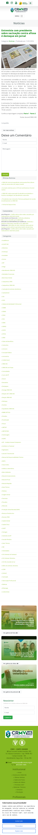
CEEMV (4, 311)
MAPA (3, 461)
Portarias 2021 (19, 785)
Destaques (5, 386)
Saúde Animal (6, 521)
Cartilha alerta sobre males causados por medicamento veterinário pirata (17, 215)
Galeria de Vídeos (19, 782)
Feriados (4, 416)
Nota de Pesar (6, 479)
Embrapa (4, 401)
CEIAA (3, 315)
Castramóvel (5, 293)
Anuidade (5, 255)
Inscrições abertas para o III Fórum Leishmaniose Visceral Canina (17, 189)
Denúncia (19, 790)
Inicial (19, 772)
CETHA (4, 334)
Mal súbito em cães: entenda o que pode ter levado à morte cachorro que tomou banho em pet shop (17, 226)
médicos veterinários (8, 468)
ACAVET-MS (5, 244)
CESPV (4, 330)
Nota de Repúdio (7, 483)
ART (3, 263)
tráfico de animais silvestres (10, 566)
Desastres (5, 382)
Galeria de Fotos (19, 780)
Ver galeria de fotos (9, 633)
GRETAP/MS (5, 431)
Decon (4, 379)
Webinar (4, 584)
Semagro (4, 532)
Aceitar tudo (19, 821)
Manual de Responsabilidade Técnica (12, 457)
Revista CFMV (6, 517)
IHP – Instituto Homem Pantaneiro (11, 442)
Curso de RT (5, 375)
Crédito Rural (6, 360)
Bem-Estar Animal (7, 278)
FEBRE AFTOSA (6, 412)
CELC (3, 319)
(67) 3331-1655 (21, 765)
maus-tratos (5, 465)
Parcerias (5, 498)
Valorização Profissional (9, 580)
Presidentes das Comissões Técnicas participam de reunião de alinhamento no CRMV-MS (18, 200)
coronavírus (5, 356)
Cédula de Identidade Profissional (11, 304)
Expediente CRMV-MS (8, 409)
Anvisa (4, 259)
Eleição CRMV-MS (7, 397)
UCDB (3, 569)
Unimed (4, 573)
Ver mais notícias (8, 130)
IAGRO (4, 438)
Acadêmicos (5, 240)
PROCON (4, 506)
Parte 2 (33, 114)
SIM (3, 547)
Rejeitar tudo (19, 831)
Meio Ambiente (6, 472)
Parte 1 (26, 114)
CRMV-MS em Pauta (7, 367)
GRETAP (4, 427)
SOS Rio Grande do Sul (8, 562)
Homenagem (5, 435)
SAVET (4, 528)
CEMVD (4, 326)
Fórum (4, 423)
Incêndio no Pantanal (8, 446)
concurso (4, 349)
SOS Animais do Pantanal (9, 554)
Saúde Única (5, 524)
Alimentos (5, 248)
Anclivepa (5, 252)
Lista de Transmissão (8, 453)
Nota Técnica (5, 487)
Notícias (11, 41)
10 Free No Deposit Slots (9, 204)
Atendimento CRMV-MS (8, 270)
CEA (3, 296)
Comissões (5, 345)
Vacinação (5, 577)
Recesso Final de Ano (8, 513)
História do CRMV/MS (19, 775)
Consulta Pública (7, 352)
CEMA (3, 322)
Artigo (3, 266)
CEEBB (4, 308)
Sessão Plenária (6, 539)
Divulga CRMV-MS (7, 390)
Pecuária (4, 502)
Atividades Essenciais (8, 274)
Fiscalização (5, 420)
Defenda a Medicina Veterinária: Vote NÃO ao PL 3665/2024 (15, 219)
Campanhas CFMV (7, 281)
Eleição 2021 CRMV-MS (8, 394)
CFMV (3, 337)
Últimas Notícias (19, 777)
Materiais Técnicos (20, 787)
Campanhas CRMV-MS (8, 285)
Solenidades (5, 551)
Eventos (4, 405)
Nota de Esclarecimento (8, 476)
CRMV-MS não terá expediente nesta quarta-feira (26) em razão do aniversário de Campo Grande (17, 183)
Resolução (19, 792)
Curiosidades (6, 371)
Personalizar (19, 826)
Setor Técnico (6, 543)
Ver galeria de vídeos (10, 663)
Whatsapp (5, 588)
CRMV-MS (5, 364)
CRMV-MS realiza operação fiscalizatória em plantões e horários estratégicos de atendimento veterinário (17, 194)
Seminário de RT (6, 536)
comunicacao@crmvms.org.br (22, 762)
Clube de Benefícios (7, 341)
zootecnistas (5, 592)
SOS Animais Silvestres (8, 558)
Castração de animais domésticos (11, 289)
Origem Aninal (6, 494)
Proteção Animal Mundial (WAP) (11, 509)
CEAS (3, 300)
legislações (5, 450)
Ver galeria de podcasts (11, 692)
